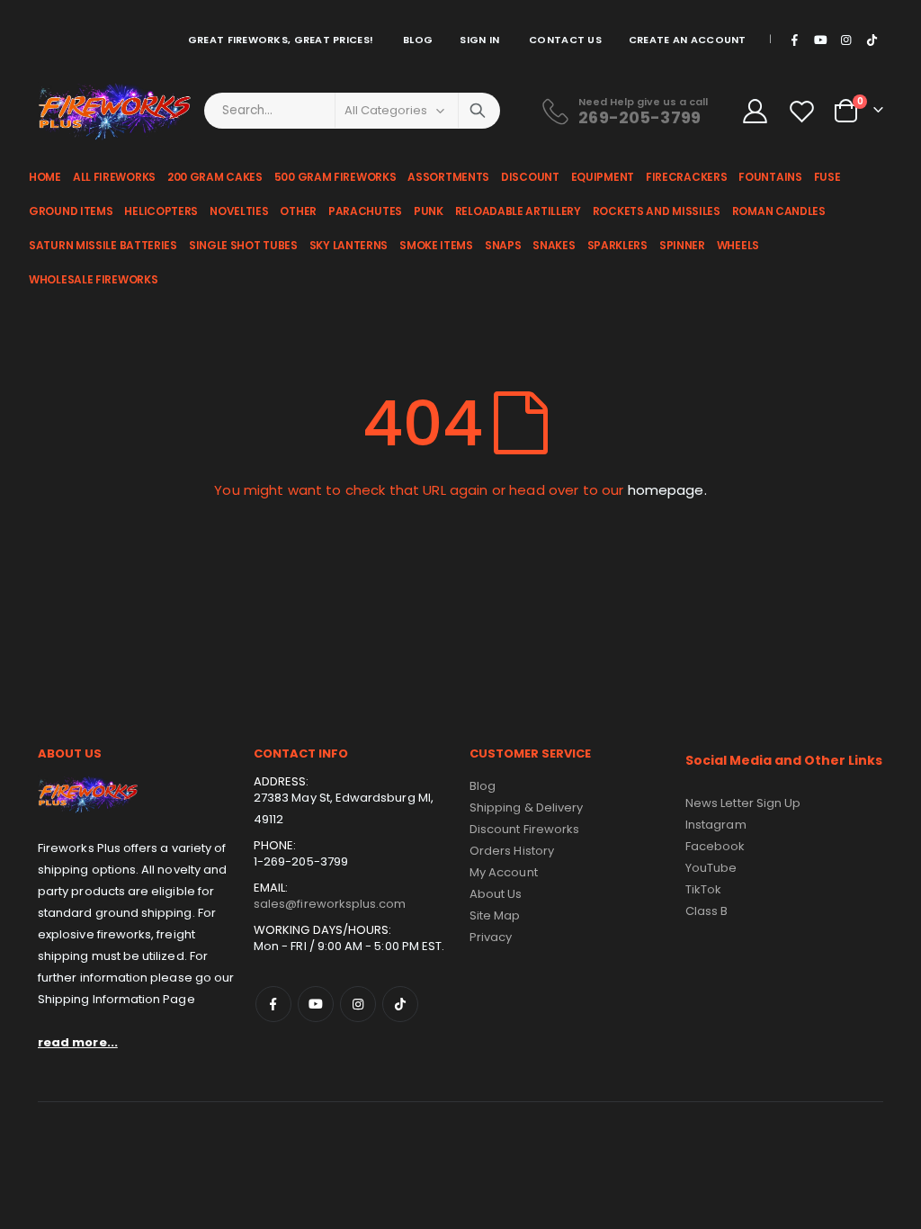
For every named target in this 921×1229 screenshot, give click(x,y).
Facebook (273, 1004)
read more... (78, 1042)
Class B (706, 911)
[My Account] (754, 111)
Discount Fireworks (524, 829)
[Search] (477, 111)
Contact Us (565, 39)
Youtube (316, 1004)
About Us (496, 893)
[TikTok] (871, 39)
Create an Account (688, 39)
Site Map (495, 915)
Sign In (479, 39)
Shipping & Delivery (526, 807)
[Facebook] (795, 39)
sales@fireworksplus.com (330, 903)
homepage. (667, 489)
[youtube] (820, 39)
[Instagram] (846, 39)
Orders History (511, 850)
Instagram (358, 1004)
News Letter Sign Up (742, 803)
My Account (503, 872)
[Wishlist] (804, 111)
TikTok (400, 1004)
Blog (418, 39)
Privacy (490, 937)
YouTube (711, 867)
